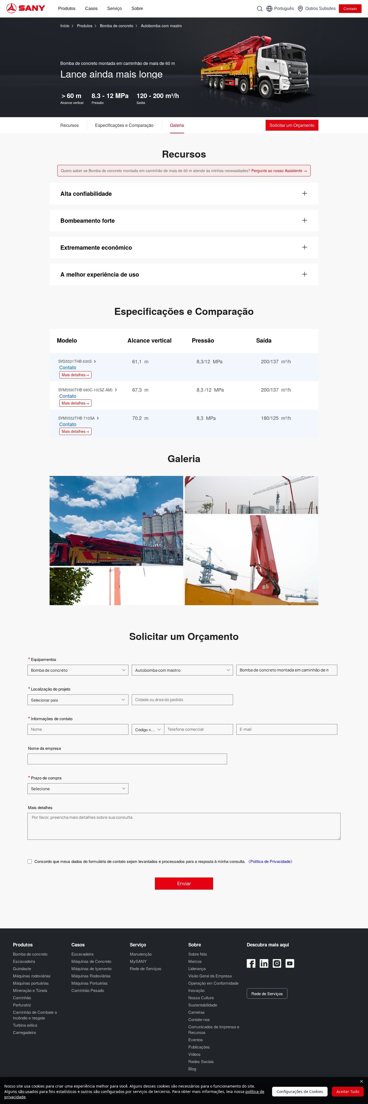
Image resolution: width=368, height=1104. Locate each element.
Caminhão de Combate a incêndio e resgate (35, 1015)
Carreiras (196, 1012)
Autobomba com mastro (161, 25)
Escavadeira (24, 961)
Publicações (199, 1047)
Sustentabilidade (202, 1005)
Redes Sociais (201, 1061)
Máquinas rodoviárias (32, 975)
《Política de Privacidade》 (270, 861)
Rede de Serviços (145, 968)
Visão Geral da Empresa (210, 975)
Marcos (195, 961)
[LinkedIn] (264, 963)
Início (65, 25)
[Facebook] (251, 963)
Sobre (137, 8)
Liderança (197, 968)
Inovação (196, 990)
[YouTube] (290, 963)
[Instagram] (277, 963)
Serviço (114, 8)
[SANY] (25, 9)
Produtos (66, 8)
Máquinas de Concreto (91, 961)
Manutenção (141, 954)
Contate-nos (199, 1019)
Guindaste (22, 968)
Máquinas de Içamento (91, 968)
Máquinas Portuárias (89, 983)
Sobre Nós (197, 954)
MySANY (138, 961)
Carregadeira (24, 1032)
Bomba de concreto (117, 25)
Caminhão (22, 997)
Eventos (195, 1039)
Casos (91, 8)
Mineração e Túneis (30, 990)
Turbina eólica (25, 1025)
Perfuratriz (22, 1005)
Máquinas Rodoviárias (91, 975)
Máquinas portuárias (31, 983)
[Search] (259, 8)
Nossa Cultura (201, 997)
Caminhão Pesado (87, 990)
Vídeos (194, 1054)
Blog (192, 1068)
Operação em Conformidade (213, 983)
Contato (350, 8)
